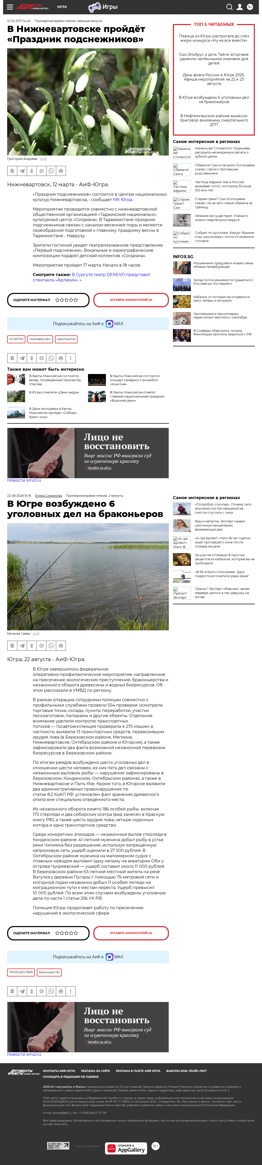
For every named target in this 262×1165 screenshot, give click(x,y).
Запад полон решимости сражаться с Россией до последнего (223, 281)
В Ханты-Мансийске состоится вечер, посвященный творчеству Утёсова (55, 380)
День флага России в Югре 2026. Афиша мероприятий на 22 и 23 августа (214, 79)
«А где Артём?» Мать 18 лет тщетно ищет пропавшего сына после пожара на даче (222, 542)
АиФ (43, 159)
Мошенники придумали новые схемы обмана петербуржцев (223, 265)
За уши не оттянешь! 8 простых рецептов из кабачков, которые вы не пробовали (225, 559)
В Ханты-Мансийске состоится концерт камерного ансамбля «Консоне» (134, 380)
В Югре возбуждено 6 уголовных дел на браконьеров (214, 99)
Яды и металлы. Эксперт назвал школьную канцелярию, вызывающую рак (220, 525)
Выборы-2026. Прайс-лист (186, 1071)
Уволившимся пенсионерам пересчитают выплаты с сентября (220, 315)
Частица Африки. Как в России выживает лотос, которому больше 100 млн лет (223, 186)
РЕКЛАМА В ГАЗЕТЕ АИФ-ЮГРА (138, 1071)
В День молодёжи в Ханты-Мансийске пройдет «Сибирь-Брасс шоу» (53, 413)
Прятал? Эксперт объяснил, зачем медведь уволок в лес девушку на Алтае (222, 593)
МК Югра (122, 199)
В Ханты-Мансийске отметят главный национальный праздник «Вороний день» (137, 396)
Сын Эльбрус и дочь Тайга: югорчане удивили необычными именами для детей (214, 58)
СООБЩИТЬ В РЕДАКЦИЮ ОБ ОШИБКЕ (71, 1077)
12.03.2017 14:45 (18, 21)
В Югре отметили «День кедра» (54, 392)
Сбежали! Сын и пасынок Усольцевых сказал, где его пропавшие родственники (225, 169)
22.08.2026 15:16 (19, 496)
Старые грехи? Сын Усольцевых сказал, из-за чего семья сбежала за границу (223, 203)
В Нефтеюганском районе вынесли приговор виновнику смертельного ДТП (214, 120)
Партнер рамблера (87, 1146)
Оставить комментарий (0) (131, 300)
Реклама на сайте (95, 1071)
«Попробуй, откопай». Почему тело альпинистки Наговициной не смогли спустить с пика (223, 508)
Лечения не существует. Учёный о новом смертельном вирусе (221, 218)
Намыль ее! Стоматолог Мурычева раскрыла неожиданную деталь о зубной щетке (222, 152)
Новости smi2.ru (24, 480)
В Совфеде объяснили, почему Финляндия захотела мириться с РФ (222, 332)
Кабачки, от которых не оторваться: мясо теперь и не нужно (221, 298)
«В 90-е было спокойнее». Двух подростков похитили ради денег (222, 574)
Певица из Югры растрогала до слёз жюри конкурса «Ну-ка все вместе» (214, 38)
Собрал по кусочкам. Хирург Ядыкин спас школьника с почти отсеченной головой (224, 237)
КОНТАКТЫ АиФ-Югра (59, 1071)
